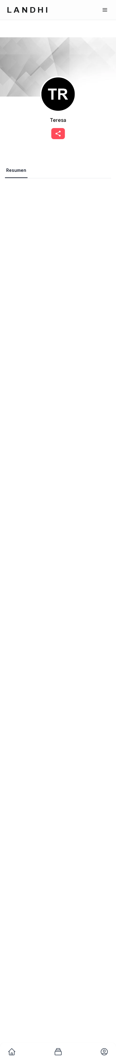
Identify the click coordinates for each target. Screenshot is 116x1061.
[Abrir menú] (105, 10)
